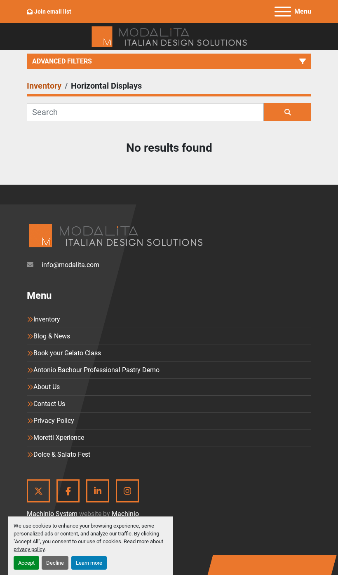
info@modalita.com (69, 265)
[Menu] (283, 11)
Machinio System (52, 514)
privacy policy (29, 549)
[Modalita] (115, 235)
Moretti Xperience (58, 437)
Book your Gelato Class (67, 353)
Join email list (52, 11)
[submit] (287, 112)
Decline (55, 563)
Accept (26, 563)
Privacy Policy (53, 421)
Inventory (46, 319)
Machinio (125, 514)
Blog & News (51, 336)
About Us (46, 387)
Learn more (89, 563)
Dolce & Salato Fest (61, 454)
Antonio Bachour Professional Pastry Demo (96, 370)
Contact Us (49, 404)
